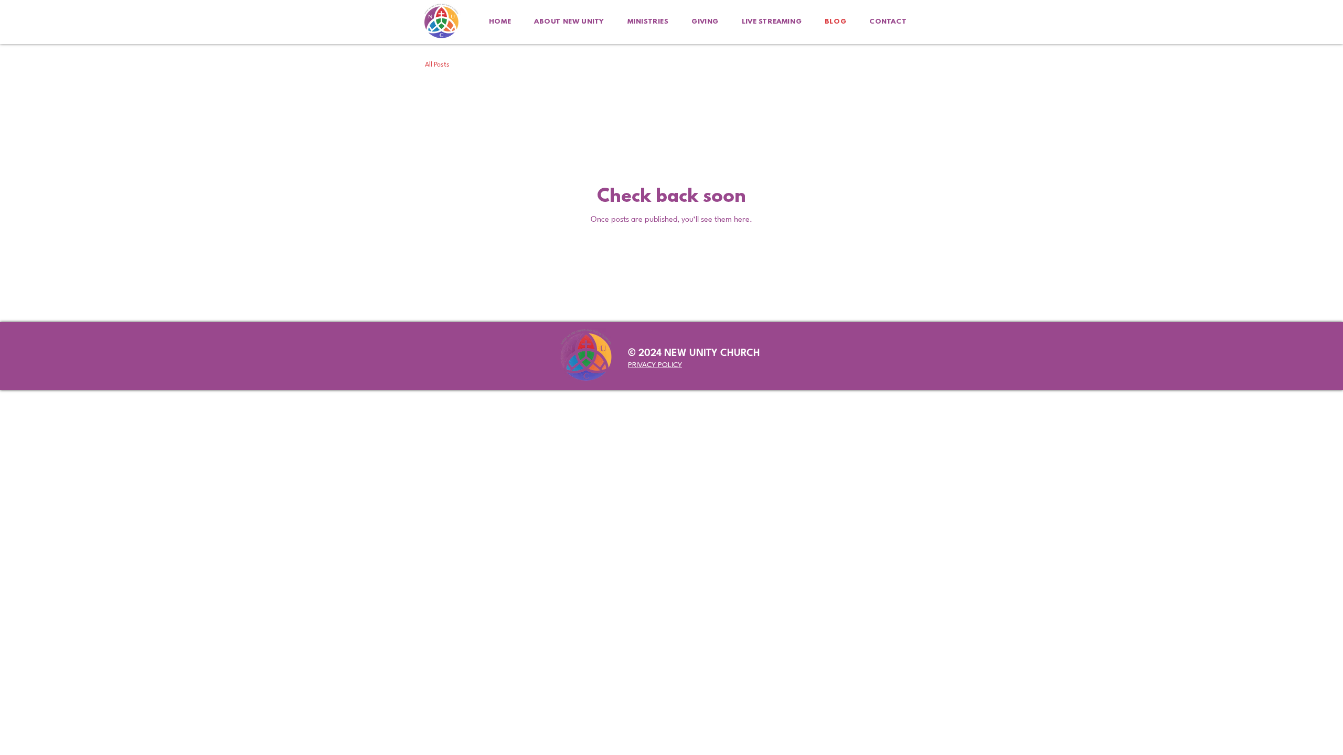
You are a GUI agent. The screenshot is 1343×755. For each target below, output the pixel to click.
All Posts (437, 64)
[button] (569, 22)
